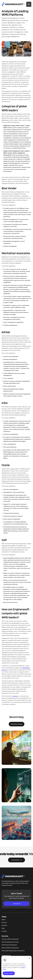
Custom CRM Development (10, 939)
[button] (28, 4)
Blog (3, 928)
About (4, 919)
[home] (13, 4)
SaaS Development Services (10, 942)
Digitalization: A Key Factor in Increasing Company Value (14, 756)
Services (4, 922)
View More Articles (17, 724)
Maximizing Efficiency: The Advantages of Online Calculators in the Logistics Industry (14, 792)
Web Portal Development (9, 945)
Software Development (11, 749)
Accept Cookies (8, 973)
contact (15, 696)
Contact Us (16, 903)
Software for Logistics (11, 784)
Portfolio (4, 925)
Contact (4, 931)
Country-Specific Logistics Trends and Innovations (13, 832)
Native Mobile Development (10, 948)
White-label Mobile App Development (13, 950)
